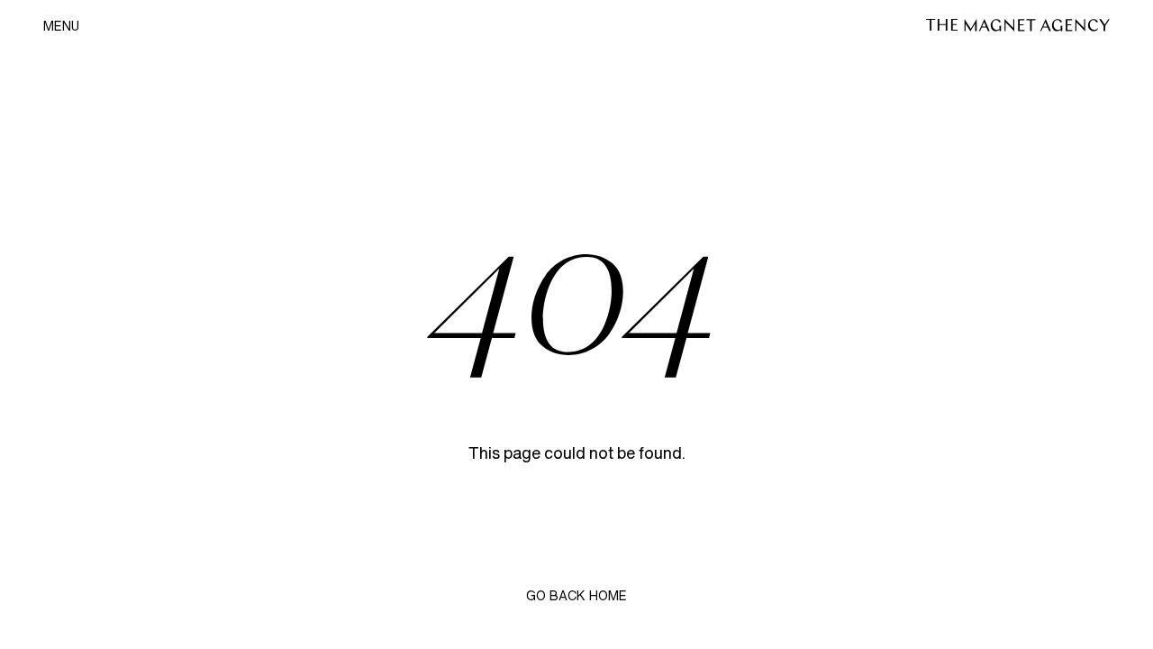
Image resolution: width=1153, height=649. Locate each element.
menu (61, 26)
